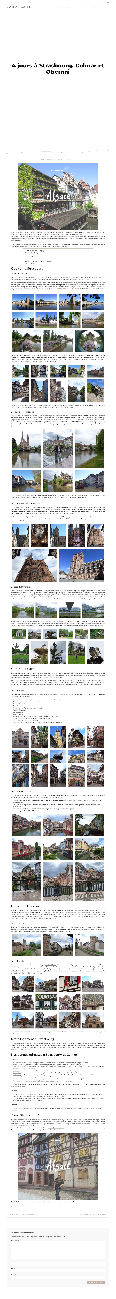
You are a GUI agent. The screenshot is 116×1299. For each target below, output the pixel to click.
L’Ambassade (17, 1079)
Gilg (14, 1098)
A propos (65, 7)
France (54, 159)
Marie (42, 159)
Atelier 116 (16, 1065)
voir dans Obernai (50, 965)
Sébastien (16, 1071)
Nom (13, 1261)
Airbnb (30, 1043)
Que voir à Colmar (30, 255)
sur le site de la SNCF (70, 912)
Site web (13, 1275)
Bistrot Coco (17, 1073)
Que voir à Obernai (30, 257)
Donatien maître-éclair (20, 1067)
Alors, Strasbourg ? (30, 263)
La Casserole (17, 1075)
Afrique (74, 7)
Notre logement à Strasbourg (33, 259)
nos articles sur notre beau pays (62, 1202)
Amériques (85, 7)
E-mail (13, 1268)
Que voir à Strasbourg (31, 253)
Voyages (59, 159)
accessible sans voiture (56, 1128)
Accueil (57, 7)
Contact (105, 7)
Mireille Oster (17, 1081)
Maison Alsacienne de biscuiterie (23, 1108)
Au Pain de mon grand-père (22, 1063)
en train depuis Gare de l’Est (39, 237)
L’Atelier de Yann (18, 1094)
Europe (96, 7)
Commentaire (15, 1240)
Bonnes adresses (24, 1206)
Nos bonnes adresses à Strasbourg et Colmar (38, 261)
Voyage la (20, 7)
